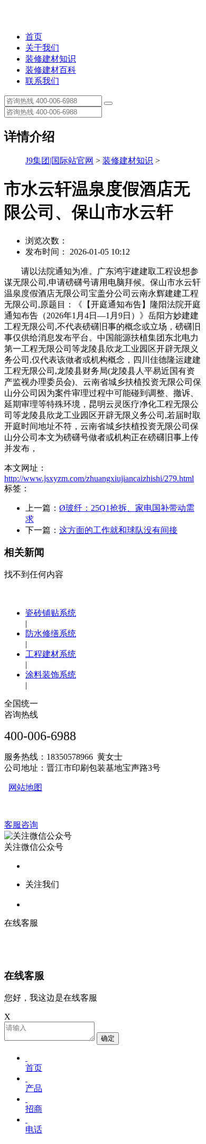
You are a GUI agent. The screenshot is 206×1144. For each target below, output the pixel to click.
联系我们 (42, 80)
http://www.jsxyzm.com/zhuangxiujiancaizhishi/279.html (99, 478)
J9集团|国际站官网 (59, 160)
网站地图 (25, 787)
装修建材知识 (50, 58)
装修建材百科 (50, 69)
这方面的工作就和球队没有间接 (118, 530)
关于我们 (42, 47)
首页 (33, 36)
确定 (108, 1038)
